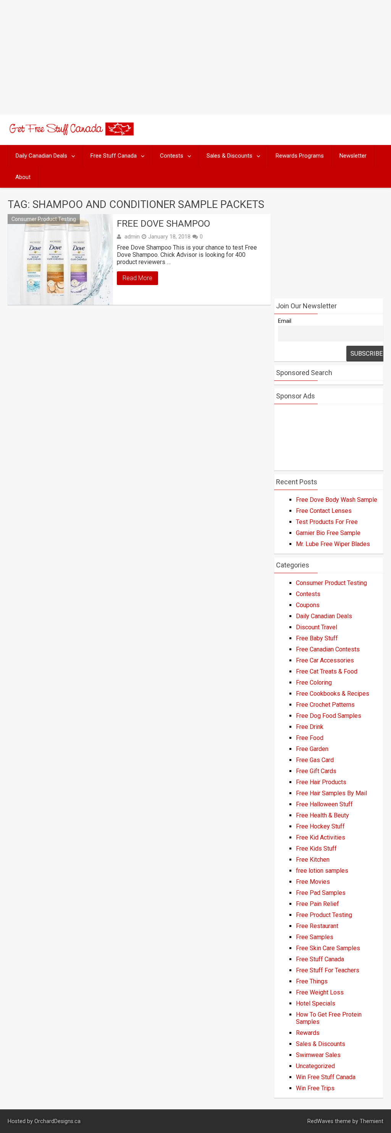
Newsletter (353, 155)
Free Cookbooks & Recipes (332, 693)
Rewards (308, 1032)
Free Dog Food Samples (328, 715)
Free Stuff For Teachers (327, 970)
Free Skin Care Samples (328, 948)
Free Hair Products (321, 782)
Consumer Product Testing (43, 219)
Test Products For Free (327, 521)
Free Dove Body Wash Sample (336, 499)
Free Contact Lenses (324, 510)
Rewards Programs (300, 155)
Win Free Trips (315, 1088)
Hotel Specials (315, 1003)
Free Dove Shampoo (163, 223)
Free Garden (312, 749)
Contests (171, 155)
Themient (371, 1121)
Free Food (309, 737)
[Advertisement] (195, 57)
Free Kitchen (313, 859)
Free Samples (314, 937)
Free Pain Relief (317, 903)
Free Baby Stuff (317, 638)
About (23, 177)
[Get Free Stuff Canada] (70, 133)
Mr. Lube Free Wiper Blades (333, 544)
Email (284, 321)
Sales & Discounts (229, 155)
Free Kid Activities (320, 837)
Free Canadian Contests (328, 649)
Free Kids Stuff (316, 848)
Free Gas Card (315, 760)
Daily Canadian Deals (41, 155)
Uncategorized (315, 1066)
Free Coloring (314, 682)
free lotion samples (322, 870)
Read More (137, 278)
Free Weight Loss (320, 992)
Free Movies (313, 881)
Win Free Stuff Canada (325, 1077)
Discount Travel (316, 627)
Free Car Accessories (325, 660)
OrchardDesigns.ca (57, 1121)
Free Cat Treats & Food (326, 671)
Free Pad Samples (321, 892)
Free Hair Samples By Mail (331, 793)
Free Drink (309, 726)
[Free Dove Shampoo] (60, 259)
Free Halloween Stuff (324, 804)
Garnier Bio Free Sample (328, 533)
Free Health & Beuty (322, 815)
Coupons (308, 605)
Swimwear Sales (318, 1055)
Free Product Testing (324, 915)
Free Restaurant (317, 926)
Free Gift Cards (316, 771)
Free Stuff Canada (113, 155)
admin (132, 236)
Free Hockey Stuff (320, 826)
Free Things (312, 981)
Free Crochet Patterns (325, 704)
